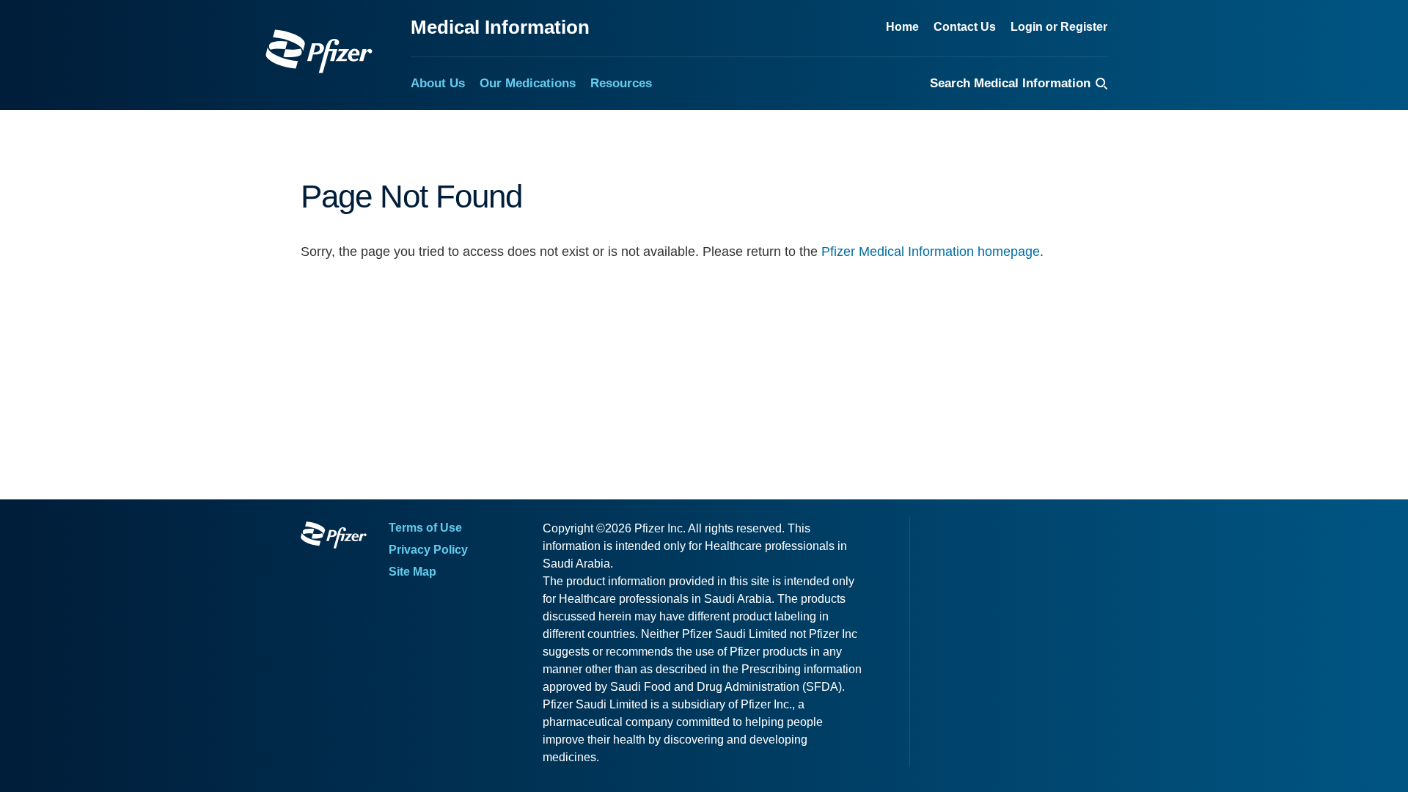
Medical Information (500, 27)
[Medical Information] (319, 51)
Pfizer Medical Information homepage (930, 251)
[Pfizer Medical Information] (334, 537)
